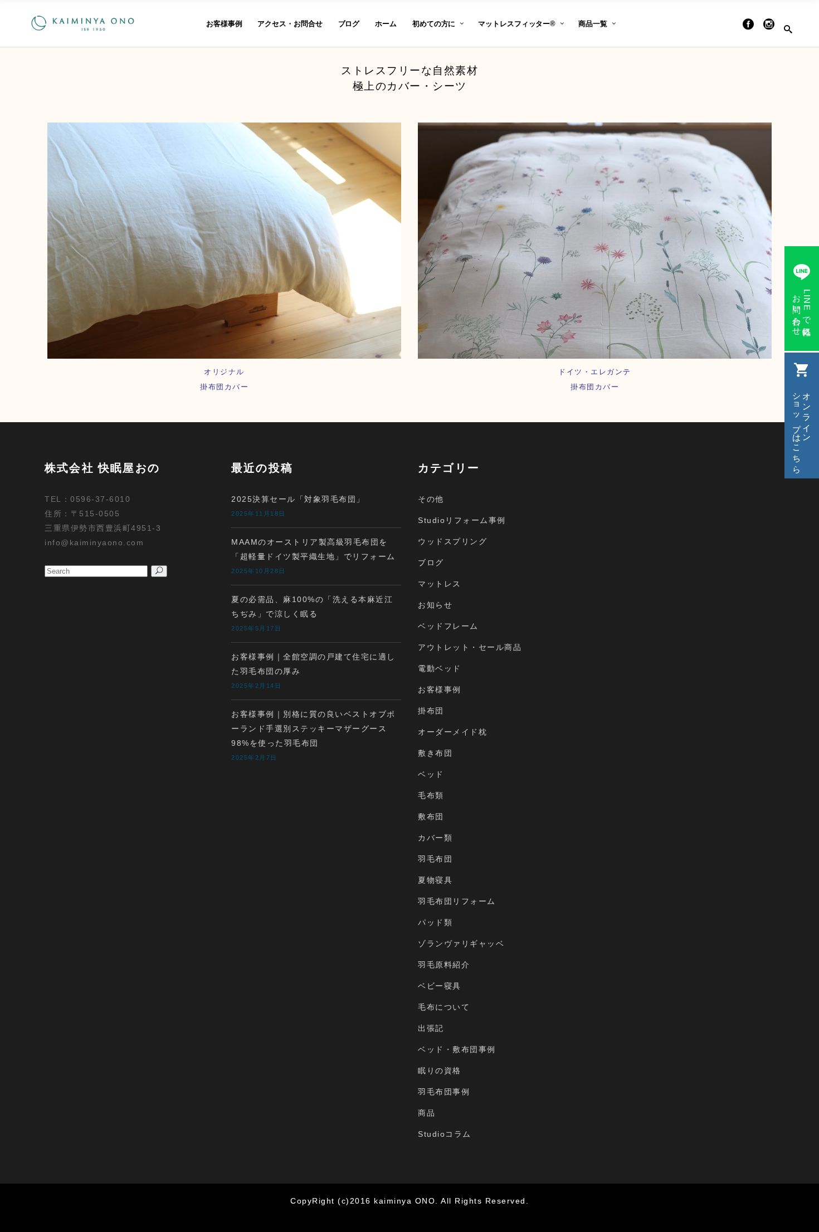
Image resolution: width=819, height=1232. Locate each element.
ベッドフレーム (448, 626)
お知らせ (435, 604)
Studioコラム (444, 1134)
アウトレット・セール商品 (469, 647)
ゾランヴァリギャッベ (461, 943)
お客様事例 (439, 689)
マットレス (439, 583)
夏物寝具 (435, 880)
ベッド (431, 774)
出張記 (431, 1028)
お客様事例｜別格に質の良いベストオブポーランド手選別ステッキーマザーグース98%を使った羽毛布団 (313, 728)
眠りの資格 (439, 1070)
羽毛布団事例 (444, 1091)
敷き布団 (435, 753)
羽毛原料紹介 (444, 964)
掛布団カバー (595, 387)
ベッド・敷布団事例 (457, 1049)
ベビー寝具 (439, 985)
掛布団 (431, 710)
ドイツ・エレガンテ (594, 372)
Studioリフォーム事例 (462, 520)
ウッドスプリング (452, 541)
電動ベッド (439, 668)
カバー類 (435, 837)
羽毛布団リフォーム (457, 901)
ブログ (431, 562)
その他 (431, 499)
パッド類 (435, 922)
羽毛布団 (435, 858)
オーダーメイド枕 (452, 731)
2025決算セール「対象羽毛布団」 (298, 499)
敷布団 (431, 816)
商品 (426, 1112)
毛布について (444, 1007)
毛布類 (431, 795)
